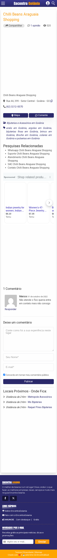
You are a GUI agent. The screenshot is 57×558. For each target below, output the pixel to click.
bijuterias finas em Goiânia (22, 131)
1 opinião (35, 25)
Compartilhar (15, 25)
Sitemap (38, 552)
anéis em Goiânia (16, 128)
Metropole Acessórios (40, 396)
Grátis (36, 519)
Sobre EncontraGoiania (16, 511)
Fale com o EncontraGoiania (18, 515)
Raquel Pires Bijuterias (40, 407)
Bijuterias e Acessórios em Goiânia (25, 123)
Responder (10, 309)
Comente (43, 115)
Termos (18, 552)
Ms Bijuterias (35, 402)
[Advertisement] (28, 62)
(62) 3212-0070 (14, 106)
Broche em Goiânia (27, 135)
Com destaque (23, 519)
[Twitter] (13, 498)
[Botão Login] (48, 3)
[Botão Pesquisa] (54, 3)
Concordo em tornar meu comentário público (27, 375)
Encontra (27, 3)
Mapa (17, 115)
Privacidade (28, 552)
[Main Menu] (3, 3)
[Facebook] (5, 498)
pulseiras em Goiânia (28, 138)
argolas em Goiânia (39, 128)
